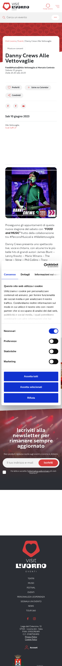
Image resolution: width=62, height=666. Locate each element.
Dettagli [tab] (25, 274)
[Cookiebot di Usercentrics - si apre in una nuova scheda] (44, 265)
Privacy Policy (31, 637)
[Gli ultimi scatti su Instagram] (34, 618)
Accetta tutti (31, 376)
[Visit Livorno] (16, 6)
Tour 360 (31, 611)
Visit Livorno (10, 41)
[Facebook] (7, 106)
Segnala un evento (31, 602)
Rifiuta (31, 397)
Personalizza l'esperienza (31, 597)
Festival (31, 588)
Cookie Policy (31, 640)
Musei (31, 583)
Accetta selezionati (31, 387)
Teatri (31, 579)
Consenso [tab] (10, 274)
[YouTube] (23, 106)
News (31, 606)
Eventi (20, 41)
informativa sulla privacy (39, 471)
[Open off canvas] (57, 6)
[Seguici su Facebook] (27, 618)
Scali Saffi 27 (10, 128)
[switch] (53, 341)
